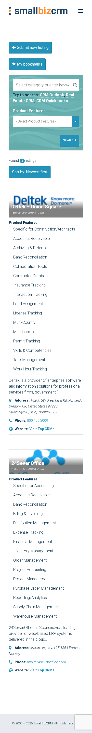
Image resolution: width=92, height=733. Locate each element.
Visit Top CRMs (41, 429)
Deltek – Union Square (36, 207)
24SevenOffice (27, 463)
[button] (80, 11)
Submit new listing (32, 47)
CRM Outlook (52, 95)
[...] (59, 392)
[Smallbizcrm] (38, 11)
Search (69, 140)
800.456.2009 (37, 420)
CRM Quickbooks (52, 100)
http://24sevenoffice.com (46, 662)
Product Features (29, 111)
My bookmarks (29, 64)
